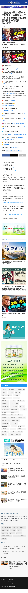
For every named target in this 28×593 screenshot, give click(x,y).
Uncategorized (6, 527)
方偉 (7, 150)
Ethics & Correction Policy (19, 584)
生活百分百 (6, 426)
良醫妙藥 (5, 428)
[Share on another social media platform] (22, 155)
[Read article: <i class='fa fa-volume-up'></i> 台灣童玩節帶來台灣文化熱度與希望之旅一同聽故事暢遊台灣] (14, 251)
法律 (18, 533)
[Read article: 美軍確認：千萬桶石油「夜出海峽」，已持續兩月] (14, 303)
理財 (16, 535)
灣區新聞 (21, 417)
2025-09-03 (11, 568)
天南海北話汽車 (7, 398)
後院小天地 (14, 403)
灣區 (13, 417)
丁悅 (4, 389)
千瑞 (17, 392)
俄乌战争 (21, 389)
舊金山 (21, 426)
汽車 (12, 533)
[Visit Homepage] (14, 2)
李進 (13, 414)
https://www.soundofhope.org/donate (13, 202)
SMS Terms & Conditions (6, 584)
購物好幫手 (21, 428)
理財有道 (5, 423)
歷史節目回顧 (10, 579)
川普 (13, 400)
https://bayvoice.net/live (9, 167)
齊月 (18, 434)
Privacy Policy (17, 582)
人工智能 (12, 389)
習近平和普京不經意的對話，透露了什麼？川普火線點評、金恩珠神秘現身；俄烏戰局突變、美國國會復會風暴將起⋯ (18, 564)
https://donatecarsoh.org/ (16, 214)
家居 (22, 527)
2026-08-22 (5, 265)
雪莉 (20, 431)
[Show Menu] (1, 2)
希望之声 (20, 400)
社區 (23, 535)
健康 (15, 527)
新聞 (4, 258)
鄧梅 (13, 431)
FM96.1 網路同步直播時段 (6, 582)
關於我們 (3, 579)
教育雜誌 (14, 406)
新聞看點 (15, 409)
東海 (20, 414)
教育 (13, 530)
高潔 (11, 434)
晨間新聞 (5, 414)
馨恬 (4, 434)
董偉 (13, 428)
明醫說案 (14, 412)
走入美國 (5, 431)
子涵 (16, 398)
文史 (19, 530)
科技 (4, 538)
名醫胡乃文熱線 (7, 395)
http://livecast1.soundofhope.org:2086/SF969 (15, 171)
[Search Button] (26, 2)
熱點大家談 (6, 420)
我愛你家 (5, 406)
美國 (14, 426)
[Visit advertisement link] (14, 8)
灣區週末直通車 (7, 535)
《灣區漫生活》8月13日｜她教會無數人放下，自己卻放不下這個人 (17, 484)
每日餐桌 (5, 417)
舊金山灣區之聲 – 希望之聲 (9, 586)
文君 (21, 406)
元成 (4, 392)
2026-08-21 (5, 317)
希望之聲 (5, 403)
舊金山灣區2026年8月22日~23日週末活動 (13, 463)
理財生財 (14, 423)
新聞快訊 (5, 409)
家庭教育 (5, 400)
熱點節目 (18, 150)
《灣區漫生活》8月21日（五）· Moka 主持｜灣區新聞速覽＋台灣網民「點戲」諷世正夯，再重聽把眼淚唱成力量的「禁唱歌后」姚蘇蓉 (14, 288)
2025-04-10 (4, 26)
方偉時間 (12, 150)
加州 (11, 392)
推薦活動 (5, 530)
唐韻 (16, 395)
